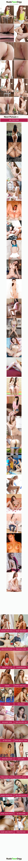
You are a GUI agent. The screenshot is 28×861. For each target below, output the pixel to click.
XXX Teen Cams (14, 120)
